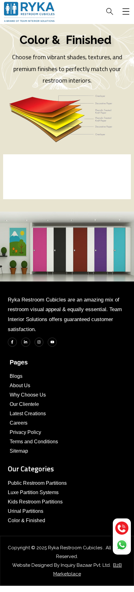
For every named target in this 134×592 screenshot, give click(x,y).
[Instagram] (39, 342)
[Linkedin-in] (25, 342)
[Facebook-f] (12, 342)
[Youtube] (52, 342)
